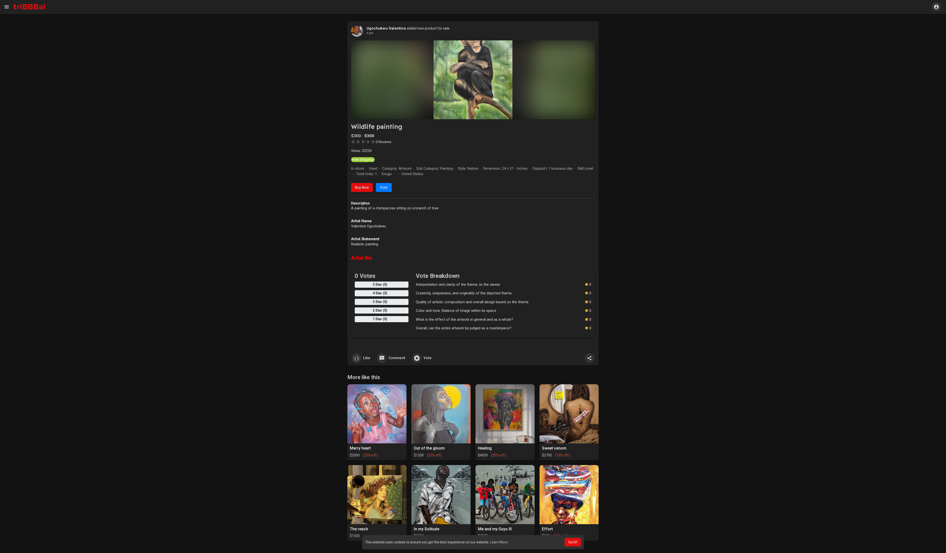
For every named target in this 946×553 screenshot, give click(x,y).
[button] (936, 7)
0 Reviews (383, 142)
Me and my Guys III (495, 529)
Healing (485, 448)
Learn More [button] (499, 542)
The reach (359, 529)
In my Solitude (426, 529)
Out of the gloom (429, 448)
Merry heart (360, 448)
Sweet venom (554, 448)
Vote (384, 187)
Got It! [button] (572, 542)
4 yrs (370, 33)
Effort (547, 529)
